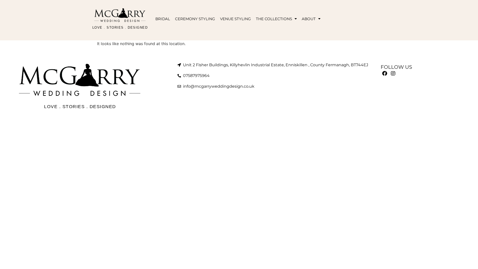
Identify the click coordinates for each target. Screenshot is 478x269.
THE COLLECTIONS (274, 18)
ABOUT (309, 18)
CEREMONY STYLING (195, 18)
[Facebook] (385, 73)
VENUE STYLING (235, 18)
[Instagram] (393, 73)
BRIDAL (162, 18)
